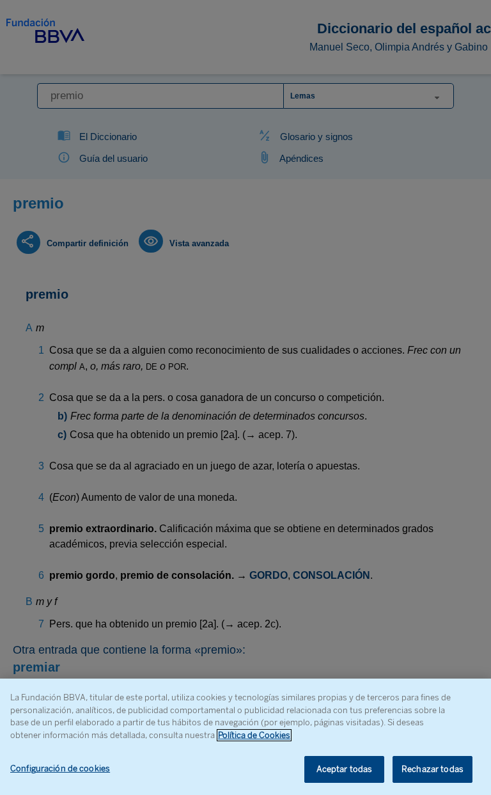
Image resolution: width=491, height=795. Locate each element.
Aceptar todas (344, 769)
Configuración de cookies (60, 768)
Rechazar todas (432, 769)
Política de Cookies (254, 735)
